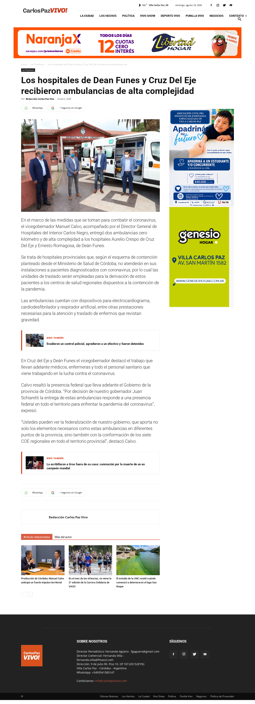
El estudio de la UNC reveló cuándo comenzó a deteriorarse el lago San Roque (136, 582)
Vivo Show (147, 15)
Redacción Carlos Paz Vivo (40, 98)
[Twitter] (224, 5)
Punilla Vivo (195, 15)
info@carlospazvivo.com (111, 681)
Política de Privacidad (222, 696)
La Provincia (37, 64)
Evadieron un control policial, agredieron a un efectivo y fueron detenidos (95, 344)
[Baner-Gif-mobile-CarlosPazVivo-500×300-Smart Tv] (199, 306)
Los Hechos (108, 15)
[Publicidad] (127, 42)
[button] (239, 20)
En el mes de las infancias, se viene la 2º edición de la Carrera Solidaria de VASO (90, 582)
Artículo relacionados (37, 537)
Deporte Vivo (170, 15)
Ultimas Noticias (109, 696)
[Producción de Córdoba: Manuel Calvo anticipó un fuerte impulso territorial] (43, 560)
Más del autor (63, 537)
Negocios (217, 15)
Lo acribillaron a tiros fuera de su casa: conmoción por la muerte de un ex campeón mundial (96, 466)
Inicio (24, 64)
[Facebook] (211, 5)
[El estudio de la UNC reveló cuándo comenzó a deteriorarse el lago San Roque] (138, 560)
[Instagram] (218, 5)
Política (128, 15)
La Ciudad (87, 15)
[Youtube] (231, 5)
